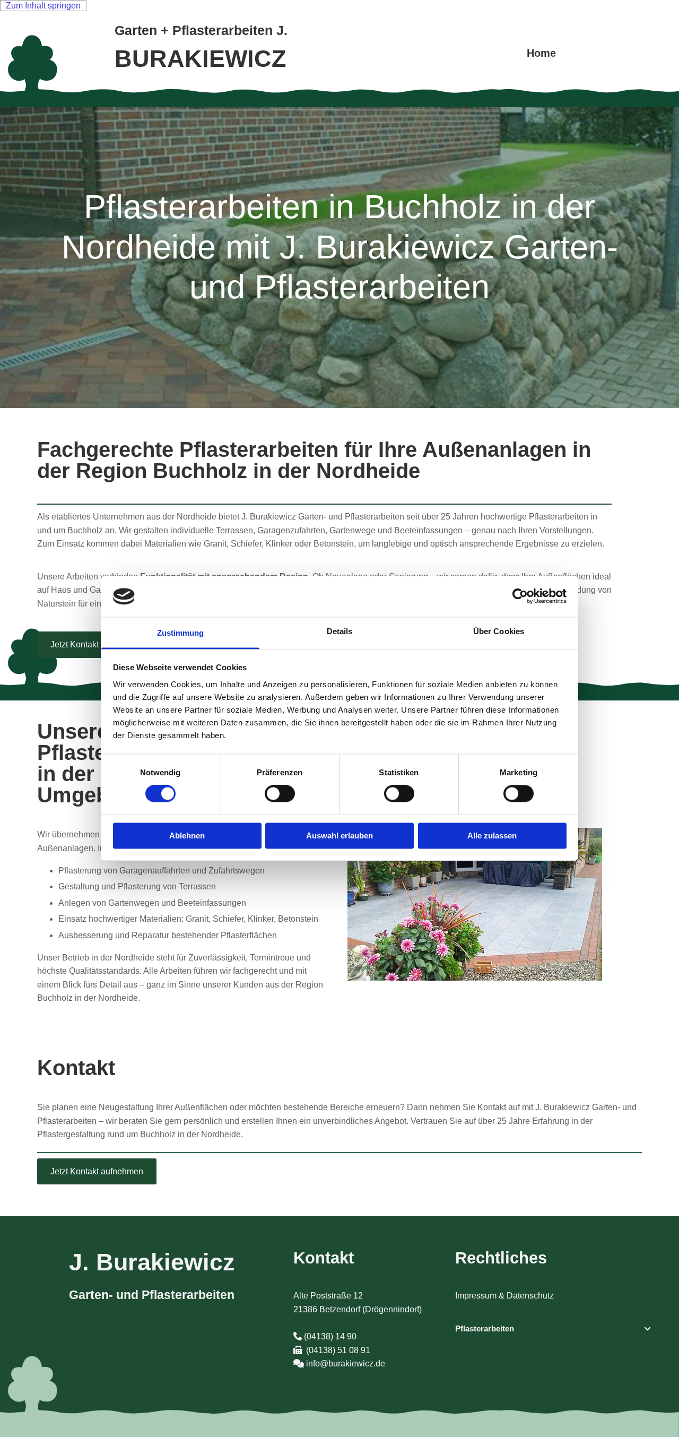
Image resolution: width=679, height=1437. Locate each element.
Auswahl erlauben (339, 835)
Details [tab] (340, 631)
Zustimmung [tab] (180, 632)
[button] (96, 644)
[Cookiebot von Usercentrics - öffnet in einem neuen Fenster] (520, 596)
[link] (647, 1328)
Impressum (477, 1295)
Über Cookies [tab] (498, 631)
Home (541, 53)
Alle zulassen (492, 835)
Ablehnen (187, 835)
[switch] (280, 793)
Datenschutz (530, 1295)
